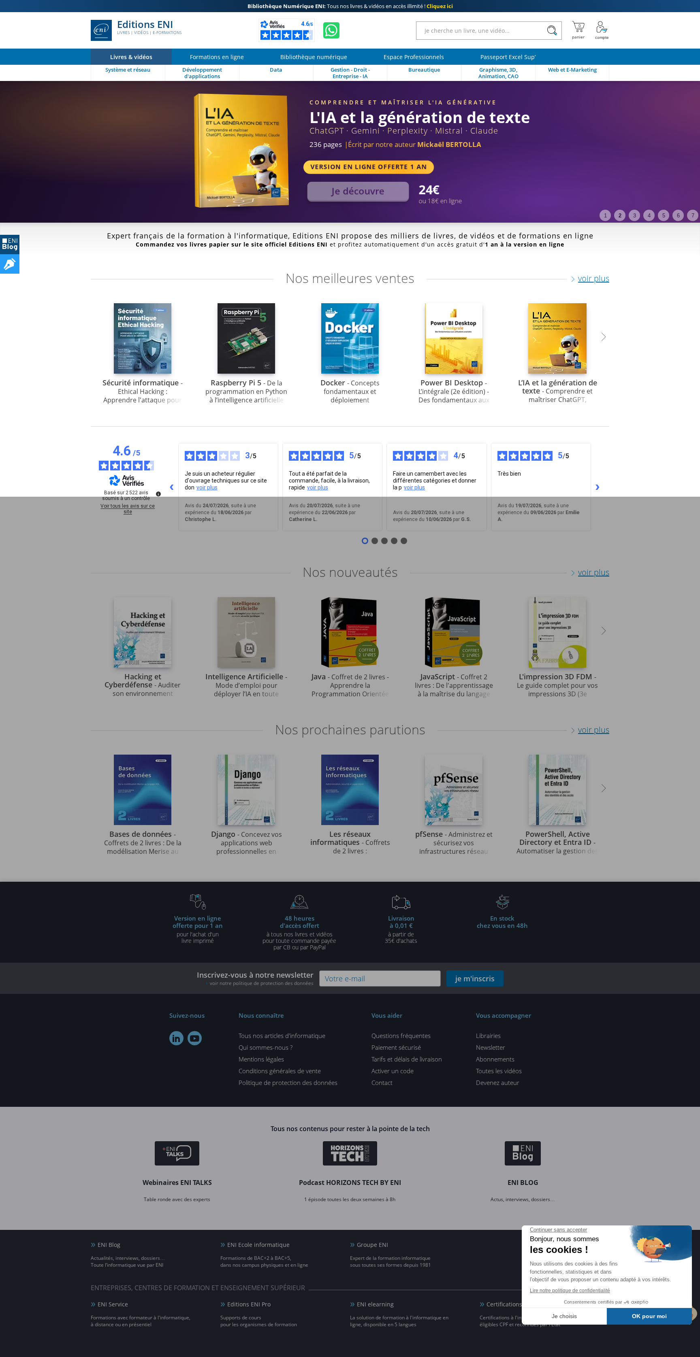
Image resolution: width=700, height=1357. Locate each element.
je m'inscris (475, 978)
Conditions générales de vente (280, 1071)
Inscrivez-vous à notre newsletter (255, 978)
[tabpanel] (350, 152)
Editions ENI (149, 27)
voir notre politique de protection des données (262, 983)
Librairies (488, 1036)
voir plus (593, 278)
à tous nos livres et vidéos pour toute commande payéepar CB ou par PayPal (299, 932)
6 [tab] (678, 216)
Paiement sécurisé (396, 1047)
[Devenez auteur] (9, 264)
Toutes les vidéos (499, 1071)
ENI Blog (109, 1245)
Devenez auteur (497, 1082)
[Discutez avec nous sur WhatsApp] (331, 30)
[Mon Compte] (602, 30)
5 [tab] (663, 216)
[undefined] (158, 494)
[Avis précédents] (171, 487)
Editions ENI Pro (249, 1304)
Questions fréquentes (401, 1036)
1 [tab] (605, 216)
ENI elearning (375, 1304)
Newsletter (490, 1047)
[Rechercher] (552, 30)
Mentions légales (261, 1059)
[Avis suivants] (597, 487)
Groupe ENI (372, 1245)
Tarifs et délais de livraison (406, 1059)
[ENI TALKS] (177, 1154)
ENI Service (113, 1304)
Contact (382, 1082)
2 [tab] (620, 216)
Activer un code (392, 1071)
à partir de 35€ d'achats (401, 929)
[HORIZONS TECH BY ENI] (350, 1154)
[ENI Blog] (523, 1154)
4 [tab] (649, 216)
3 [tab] (634, 216)
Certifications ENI (510, 1304)
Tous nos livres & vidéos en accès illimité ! (350, 6)
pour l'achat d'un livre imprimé (198, 929)
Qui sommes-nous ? (265, 1047)
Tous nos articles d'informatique (282, 1036)
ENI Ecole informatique (258, 1245)
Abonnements (495, 1059)
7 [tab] (692, 216)
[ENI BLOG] (9, 244)
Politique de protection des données (288, 1082)
